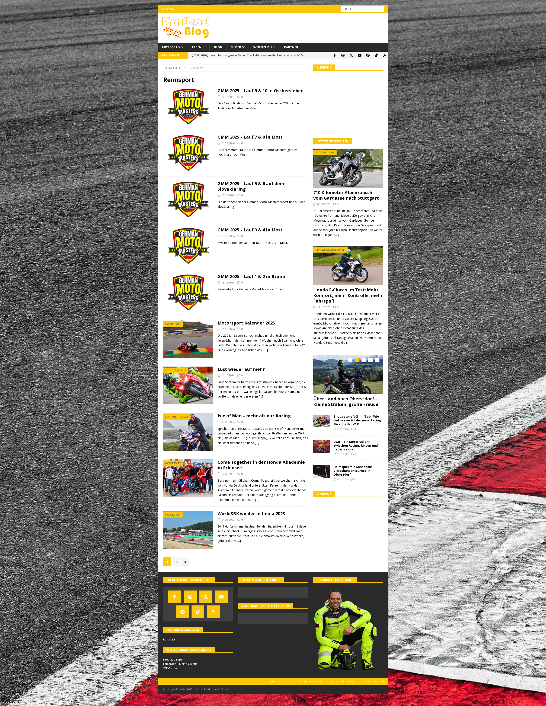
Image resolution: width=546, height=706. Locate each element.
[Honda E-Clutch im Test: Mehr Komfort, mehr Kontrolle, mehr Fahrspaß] (348, 265)
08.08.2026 (323, 204)
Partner (291, 47)
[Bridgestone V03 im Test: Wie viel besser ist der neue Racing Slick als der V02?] (321, 418)
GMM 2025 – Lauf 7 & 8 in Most (250, 137)
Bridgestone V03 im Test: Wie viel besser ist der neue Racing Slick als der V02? (357, 418)
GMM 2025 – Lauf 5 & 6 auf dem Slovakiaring (251, 186)
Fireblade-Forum (173, 659)
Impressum (276, 681)
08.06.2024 (228, 422)
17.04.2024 (228, 474)
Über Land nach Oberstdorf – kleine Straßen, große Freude (345, 401)
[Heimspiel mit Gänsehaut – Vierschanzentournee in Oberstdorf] (321, 469)
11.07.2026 (323, 307)
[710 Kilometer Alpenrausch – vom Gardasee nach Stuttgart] (348, 168)
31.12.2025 (343, 452)
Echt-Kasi (169, 639)
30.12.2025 (343, 477)
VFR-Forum (170, 668)
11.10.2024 (228, 329)
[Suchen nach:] (362, 9)
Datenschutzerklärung (307, 681)
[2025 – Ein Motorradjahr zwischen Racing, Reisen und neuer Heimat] (321, 444)
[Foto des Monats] (188, 385)
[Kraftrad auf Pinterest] (368, 55)
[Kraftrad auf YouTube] (359, 55)
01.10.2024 (228, 375)
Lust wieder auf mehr (241, 369)
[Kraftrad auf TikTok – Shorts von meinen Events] (376, 55)
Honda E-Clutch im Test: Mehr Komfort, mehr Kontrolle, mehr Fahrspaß (348, 295)
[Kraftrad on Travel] (188, 432)
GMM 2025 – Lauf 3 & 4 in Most (250, 230)
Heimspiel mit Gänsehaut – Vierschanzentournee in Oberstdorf (354, 468)
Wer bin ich (262, 47)
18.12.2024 (228, 97)
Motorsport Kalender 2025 (246, 323)
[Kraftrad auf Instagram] (343, 55)
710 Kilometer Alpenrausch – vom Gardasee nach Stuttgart (346, 195)
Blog (218, 47)
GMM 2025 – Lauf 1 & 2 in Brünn (251, 276)
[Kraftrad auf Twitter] (351, 55)
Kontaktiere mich (373, 681)
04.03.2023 (228, 520)
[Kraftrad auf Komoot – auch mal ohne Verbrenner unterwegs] (384, 55)
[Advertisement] (348, 104)
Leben (197, 47)
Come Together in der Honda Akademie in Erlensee (261, 465)
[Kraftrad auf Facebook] (334, 55)
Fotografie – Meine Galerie (180, 664)
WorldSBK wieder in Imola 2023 (251, 513)
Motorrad (171, 47)
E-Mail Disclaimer (342, 681)
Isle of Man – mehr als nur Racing (254, 416)
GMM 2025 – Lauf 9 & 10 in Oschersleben (261, 91)
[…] (266, 350)
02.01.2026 (343, 427)
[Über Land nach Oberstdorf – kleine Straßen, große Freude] (348, 374)
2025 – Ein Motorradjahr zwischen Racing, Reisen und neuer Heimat (356, 443)
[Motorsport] (188, 339)
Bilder (236, 47)
